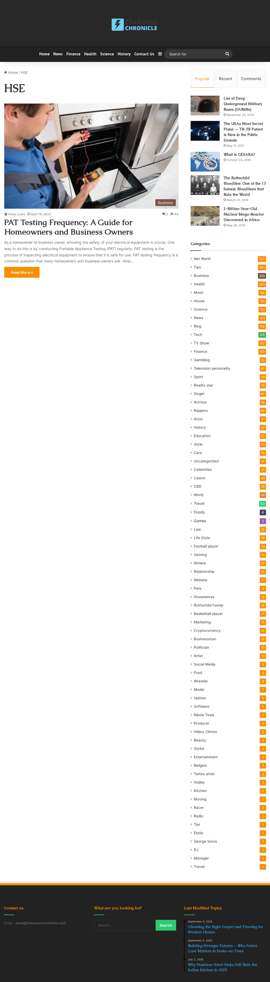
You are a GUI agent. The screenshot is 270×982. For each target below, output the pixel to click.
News (58, 53)
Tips (197, 267)
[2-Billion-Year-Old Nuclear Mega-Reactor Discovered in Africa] (205, 216)
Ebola (198, 833)
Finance (73, 53)
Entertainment (206, 757)
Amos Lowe (16, 214)
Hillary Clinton (205, 732)
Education (202, 436)
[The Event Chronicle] (134, 25)
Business (201, 275)
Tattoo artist (204, 774)
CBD (197, 486)
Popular (202, 78)
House (199, 301)
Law (197, 529)
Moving (200, 799)
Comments (251, 78)
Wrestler (201, 681)
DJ (196, 850)
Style (198, 444)
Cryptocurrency (207, 630)
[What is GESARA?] (205, 162)
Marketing (202, 622)
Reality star (203, 385)
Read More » (22, 272)
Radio (198, 816)
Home (44, 53)
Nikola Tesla (204, 715)
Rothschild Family (209, 605)
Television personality (212, 368)
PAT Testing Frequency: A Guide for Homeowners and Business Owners (68, 227)
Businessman (205, 639)
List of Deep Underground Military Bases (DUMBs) (243, 104)
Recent (225, 78)
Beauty (200, 740)
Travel (199, 503)
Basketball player (208, 614)
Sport (198, 377)
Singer (199, 394)
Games (200, 521)
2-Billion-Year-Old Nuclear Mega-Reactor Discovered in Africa (244, 214)
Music (199, 292)
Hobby (199, 782)
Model (199, 689)
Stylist (199, 748)
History (124, 53)
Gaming (200, 555)
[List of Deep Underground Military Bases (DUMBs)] (205, 105)
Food (198, 673)
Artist (198, 656)
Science (107, 53)
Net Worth (202, 259)
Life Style (202, 538)
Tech (198, 335)
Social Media (204, 664)
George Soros (205, 841)
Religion (200, 765)
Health (90, 53)
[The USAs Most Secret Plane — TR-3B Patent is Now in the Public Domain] (205, 131)
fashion (200, 698)
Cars (198, 453)
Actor (198, 419)
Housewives (204, 597)
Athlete (200, 563)
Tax (197, 824)
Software (201, 706)
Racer (199, 807)
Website (200, 580)
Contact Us (144, 53)
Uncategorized (206, 461)
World (198, 495)
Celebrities (203, 469)
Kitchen (200, 791)
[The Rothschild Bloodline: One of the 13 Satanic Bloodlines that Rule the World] (205, 185)
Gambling (202, 360)
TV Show (201, 343)
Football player (206, 546)
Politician (201, 647)
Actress (200, 402)
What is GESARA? (239, 154)
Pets (197, 588)
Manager (201, 858)
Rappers (201, 410)
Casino (199, 478)
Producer (201, 723)
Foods (199, 512)
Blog (197, 326)
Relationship (204, 571)
